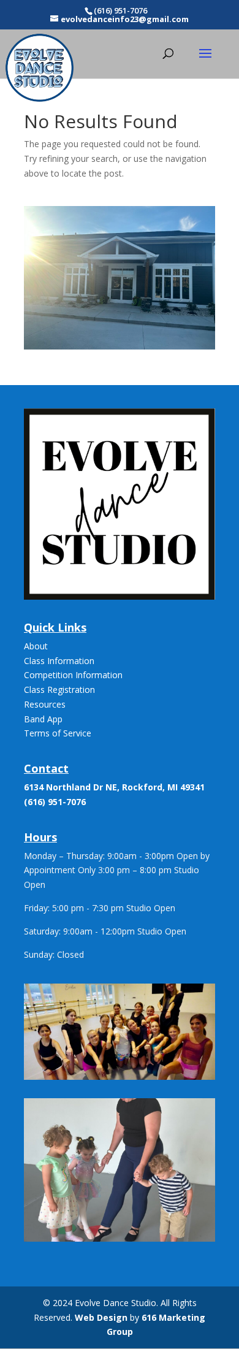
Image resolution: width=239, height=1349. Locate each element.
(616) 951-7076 (55, 802)
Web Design (101, 1317)
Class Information (59, 661)
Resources (45, 704)
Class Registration (59, 689)
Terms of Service (57, 733)
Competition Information (73, 675)
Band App (43, 719)
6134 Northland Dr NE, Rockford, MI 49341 (114, 787)
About (36, 646)
